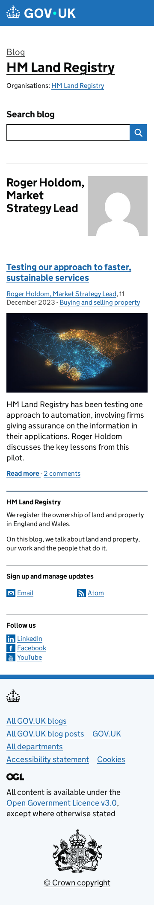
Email (25, 593)
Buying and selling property (99, 302)
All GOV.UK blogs (36, 721)
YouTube (29, 657)
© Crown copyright (77, 883)
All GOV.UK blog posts (45, 734)
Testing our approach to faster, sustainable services (68, 272)
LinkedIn (29, 638)
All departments (34, 746)
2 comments (62, 473)
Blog (15, 52)
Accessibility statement (47, 759)
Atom (96, 593)
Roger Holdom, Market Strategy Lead (61, 294)
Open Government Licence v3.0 (61, 803)
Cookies (111, 759)
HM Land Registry (60, 67)
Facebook (31, 648)
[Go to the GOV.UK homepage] (41, 13)
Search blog (30, 114)
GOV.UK (106, 734)
